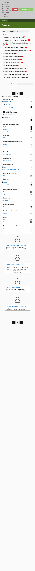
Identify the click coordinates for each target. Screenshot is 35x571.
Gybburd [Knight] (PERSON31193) (16, 245)
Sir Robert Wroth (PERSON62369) (16, 306)
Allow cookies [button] (26, 9)
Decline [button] (15, 9)
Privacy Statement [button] (6, 15)
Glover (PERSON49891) (13, 287)
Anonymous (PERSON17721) (14, 264)
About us (4, 20)
